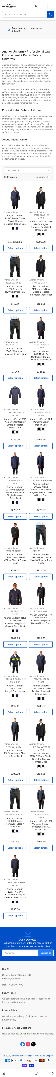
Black (13, 228)
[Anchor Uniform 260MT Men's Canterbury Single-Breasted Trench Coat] (40, 327)
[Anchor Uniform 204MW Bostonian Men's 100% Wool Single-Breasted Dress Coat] (15, 463)
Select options (15, 248)
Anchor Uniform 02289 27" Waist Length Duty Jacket (15, 688)
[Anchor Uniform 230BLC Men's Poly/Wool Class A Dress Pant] (15, 797)
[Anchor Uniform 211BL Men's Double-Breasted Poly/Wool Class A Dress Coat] (15, 594)
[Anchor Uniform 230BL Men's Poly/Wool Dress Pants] (15, 265)
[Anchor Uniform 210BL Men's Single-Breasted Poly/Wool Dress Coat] (40, 197)
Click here (30, 1016)
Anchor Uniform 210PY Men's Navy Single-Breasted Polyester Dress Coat (41, 290)
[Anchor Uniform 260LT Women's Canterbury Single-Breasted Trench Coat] (15, 395)
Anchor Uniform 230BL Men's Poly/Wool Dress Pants (15, 289)
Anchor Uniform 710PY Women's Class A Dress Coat (15, 753)
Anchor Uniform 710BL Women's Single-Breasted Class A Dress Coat (41, 825)
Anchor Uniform (11, 212)
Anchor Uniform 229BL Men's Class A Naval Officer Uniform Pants (41, 558)
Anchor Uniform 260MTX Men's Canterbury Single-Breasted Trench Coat (15, 893)
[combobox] (28, 14)
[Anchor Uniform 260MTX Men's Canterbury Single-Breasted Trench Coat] (15, 865)
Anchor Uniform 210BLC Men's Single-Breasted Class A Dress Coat (41, 757)
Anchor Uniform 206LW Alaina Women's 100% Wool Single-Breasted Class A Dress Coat (41, 489)
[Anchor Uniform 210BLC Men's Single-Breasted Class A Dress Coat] (40, 729)
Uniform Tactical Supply (21, 1056)
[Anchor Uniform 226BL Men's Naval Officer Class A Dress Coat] (15, 533)
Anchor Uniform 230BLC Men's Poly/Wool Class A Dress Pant (15, 822)
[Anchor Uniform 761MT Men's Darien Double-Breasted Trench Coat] (40, 661)
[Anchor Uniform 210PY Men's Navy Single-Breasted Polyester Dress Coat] (40, 265)
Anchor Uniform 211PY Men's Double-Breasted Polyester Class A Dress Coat (41, 619)
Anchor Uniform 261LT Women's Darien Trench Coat (41, 422)
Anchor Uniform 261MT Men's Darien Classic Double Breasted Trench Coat (15, 219)
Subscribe (46, 953)
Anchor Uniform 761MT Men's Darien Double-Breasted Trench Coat (41, 689)
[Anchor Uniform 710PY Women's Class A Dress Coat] (15, 729)
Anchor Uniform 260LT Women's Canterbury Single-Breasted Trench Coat (15, 423)
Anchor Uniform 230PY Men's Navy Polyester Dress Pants (15, 351)
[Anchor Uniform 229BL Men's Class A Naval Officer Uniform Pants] (40, 533)
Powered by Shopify (43, 1056)
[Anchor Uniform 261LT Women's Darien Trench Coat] (40, 395)
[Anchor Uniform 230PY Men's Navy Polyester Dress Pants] (15, 327)
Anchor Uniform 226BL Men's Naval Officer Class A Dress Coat (15, 558)
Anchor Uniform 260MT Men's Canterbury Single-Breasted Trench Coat (41, 355)
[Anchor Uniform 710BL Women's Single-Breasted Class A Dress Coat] (40, 797)
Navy (17, 228)
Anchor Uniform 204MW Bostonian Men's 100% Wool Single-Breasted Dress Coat (15, 492)
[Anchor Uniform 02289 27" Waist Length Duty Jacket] (15, 661)
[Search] (50, 14)
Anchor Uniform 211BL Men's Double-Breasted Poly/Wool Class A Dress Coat (15, 622)
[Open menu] (51, 6)
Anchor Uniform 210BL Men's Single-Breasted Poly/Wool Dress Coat (41, 225)
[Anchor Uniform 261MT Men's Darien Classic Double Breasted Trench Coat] (15, 197)
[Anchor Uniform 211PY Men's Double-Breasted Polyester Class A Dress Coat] (40, 594)
